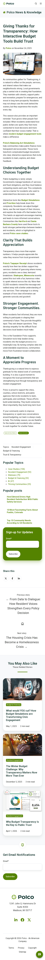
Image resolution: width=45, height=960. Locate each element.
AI (11, 481)
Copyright (32, 948)
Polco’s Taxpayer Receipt (15, 263)
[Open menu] (41, 3)
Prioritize (11, 203)
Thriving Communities (19, 484)
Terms (11, 948)
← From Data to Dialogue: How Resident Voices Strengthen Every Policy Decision (23, 606)
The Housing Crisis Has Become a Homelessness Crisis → (22, 642)
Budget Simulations (30, 200)
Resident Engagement (21, 447)
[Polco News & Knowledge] (22, 623)
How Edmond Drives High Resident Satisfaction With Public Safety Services (22, 499)
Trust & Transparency (12, 454)
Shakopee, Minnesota (24, 275)
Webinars (14, 475)
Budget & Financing (11, 451)
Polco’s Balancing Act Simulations (19, 143)
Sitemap (22, 952)
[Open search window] (36, 3)
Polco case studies (19, 233)
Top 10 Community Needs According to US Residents (19, 521)
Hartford (23, 221)
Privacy (21, 948)
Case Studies (16, 469)
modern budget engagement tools (25, 134)
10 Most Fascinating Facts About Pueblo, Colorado (22, 511)
